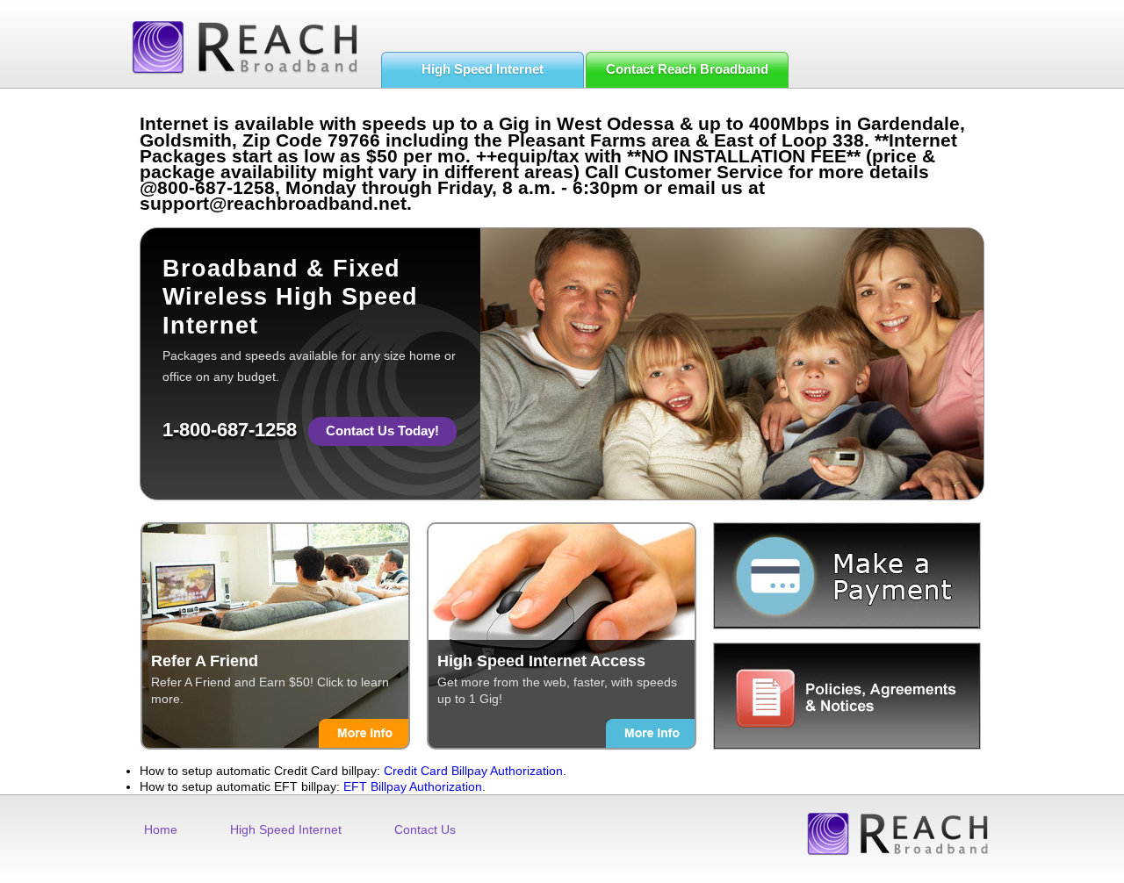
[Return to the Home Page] (244, 48)
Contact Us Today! (382, 430)
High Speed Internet (483, 68)
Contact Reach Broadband (687, 68)
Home (160, 829)
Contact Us (425, 829)
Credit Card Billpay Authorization (473, 771)
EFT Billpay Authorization (412, 786)
